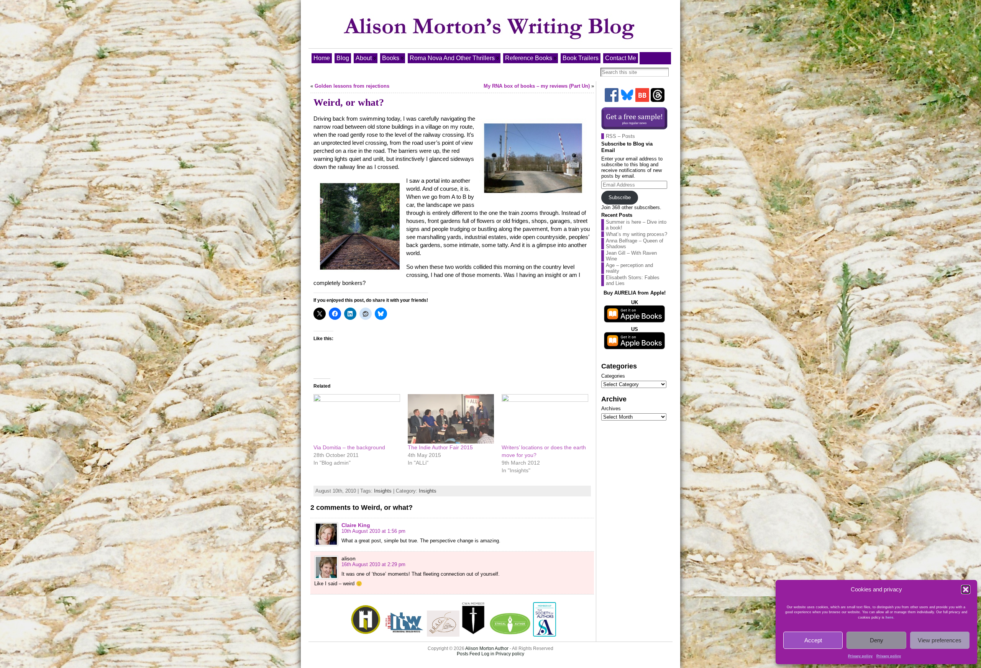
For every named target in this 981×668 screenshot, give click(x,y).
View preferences (939, 640)
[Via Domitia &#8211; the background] (356, 419)
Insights (383, 491)
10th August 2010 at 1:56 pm (373, 531)
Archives (611, 408)
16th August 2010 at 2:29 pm (373, 564)
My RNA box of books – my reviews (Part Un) (537, 86)
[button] (966, 589)
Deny (876, 640)
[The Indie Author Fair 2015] (451, 419)
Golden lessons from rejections (352, 86)
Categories (613, 376)
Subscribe (620, 197)
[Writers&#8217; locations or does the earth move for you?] (545, 419)
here (889, 617)
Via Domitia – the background (349, 447)
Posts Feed (468, 654)
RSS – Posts (620, 136)
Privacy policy (860, 656)
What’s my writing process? (636, 234)
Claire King (355, 525)
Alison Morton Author (487, 648)
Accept (813, 640)
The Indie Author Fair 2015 (440, 447)
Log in (487, 654)
